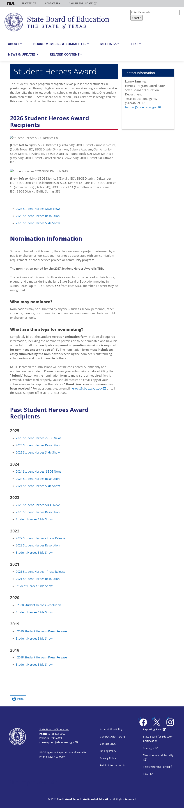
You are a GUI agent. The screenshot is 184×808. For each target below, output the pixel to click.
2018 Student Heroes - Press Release (42, 657)
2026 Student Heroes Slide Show (38, 223)
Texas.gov (149, 748)
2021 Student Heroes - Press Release (40, 572)
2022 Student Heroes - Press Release (40, 538)
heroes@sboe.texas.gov (86, 388)
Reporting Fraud (153, 729)
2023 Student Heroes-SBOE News (38, 505)
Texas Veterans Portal (156, 766)
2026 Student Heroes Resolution (38, 216)
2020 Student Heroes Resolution (39, 605)
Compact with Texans (112, 736)
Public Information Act (113, 765)
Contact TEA (52, 3)
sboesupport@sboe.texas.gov (57, 742)
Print (20, 699)
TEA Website (29, 3)
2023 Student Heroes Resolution (38, 512)
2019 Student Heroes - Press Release (42, 631)
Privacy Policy (108, 758)
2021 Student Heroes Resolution (38, 579)
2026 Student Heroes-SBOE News (38, 209)
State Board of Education (54, 729)
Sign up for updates (81, 3)
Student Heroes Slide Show (34, 519)
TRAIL (146, 774)
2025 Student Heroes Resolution (38, 445)
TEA (10, 3)
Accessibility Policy (111, 729)
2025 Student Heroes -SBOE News (38, 438)
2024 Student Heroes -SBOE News (38, 471)
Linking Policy (108, 751)
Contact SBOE (108, 743)
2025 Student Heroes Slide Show (38, 452)
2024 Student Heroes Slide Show (38, 486)
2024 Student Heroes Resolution (38, 479)
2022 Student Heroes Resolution (38, 545)
